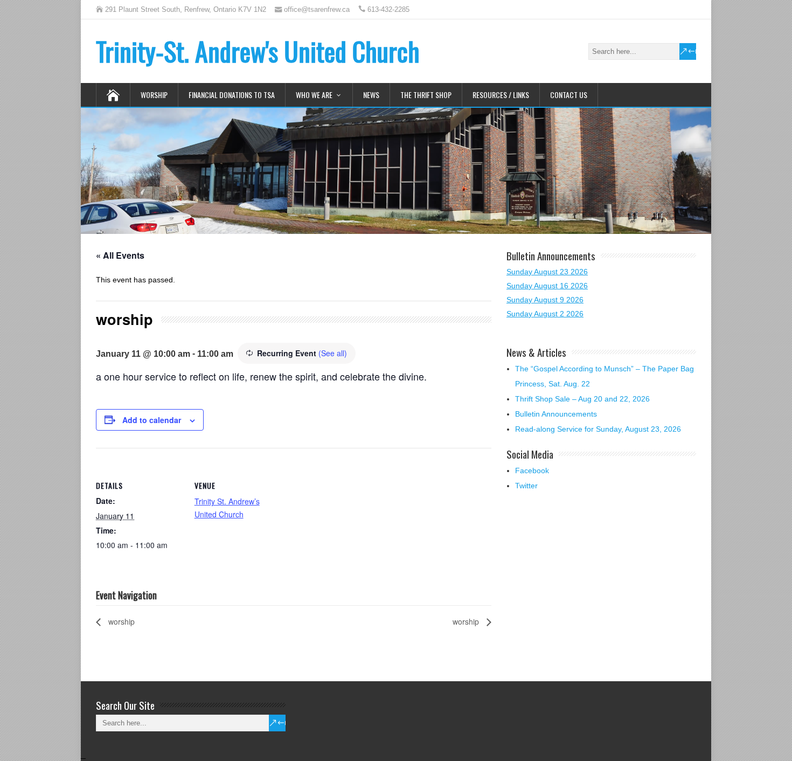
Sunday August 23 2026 (547, 271)
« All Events (120, 255)
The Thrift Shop (425, 94)
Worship (154, 94)
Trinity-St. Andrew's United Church (258, 51)
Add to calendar (151, 419)
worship (120, 621)
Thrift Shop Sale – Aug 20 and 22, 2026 (582, 399)
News (371, 94)
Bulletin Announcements (556, 414)
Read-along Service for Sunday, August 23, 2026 (598, 429)
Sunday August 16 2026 (547, 285)
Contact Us (568, 94)
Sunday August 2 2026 (544, 313)
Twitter (526, 485)
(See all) (332, 353)
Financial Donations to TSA (232, 94)
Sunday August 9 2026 (544, 299)
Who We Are (314, 94)
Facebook (532, 470)
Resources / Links (501, 94)
